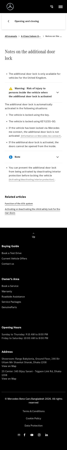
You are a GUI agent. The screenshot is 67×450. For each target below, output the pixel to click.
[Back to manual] (10, 21)
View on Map (9, 366)
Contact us (8, 263)
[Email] (19, 435)
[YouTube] (32, 435)
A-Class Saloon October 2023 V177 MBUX (31, 36)
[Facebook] (25, 435)
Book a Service (10, 286)
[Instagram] (39, 435)
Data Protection (34, 425)
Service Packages (11, 302)
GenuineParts (9, 307)
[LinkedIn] (46, 435)
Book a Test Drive (11, 253)
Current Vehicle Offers (14, 258)
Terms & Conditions (34, 411)
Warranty (7, 291)
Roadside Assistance (13, 296)
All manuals (11, 36)
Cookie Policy (33, 418)
